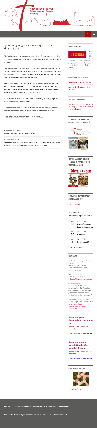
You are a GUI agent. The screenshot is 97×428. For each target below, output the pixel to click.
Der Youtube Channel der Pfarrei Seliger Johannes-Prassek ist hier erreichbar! (80, 106)
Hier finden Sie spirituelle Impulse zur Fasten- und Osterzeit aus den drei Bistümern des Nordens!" (80, 85)
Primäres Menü (94, 34)
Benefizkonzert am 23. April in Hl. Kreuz (19, 131)
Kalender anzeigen (75, 247)
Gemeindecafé (83, 242)
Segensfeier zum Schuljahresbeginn (85, 225)
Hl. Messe (81, 234)
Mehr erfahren (76, 389)
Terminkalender (74, 204)
